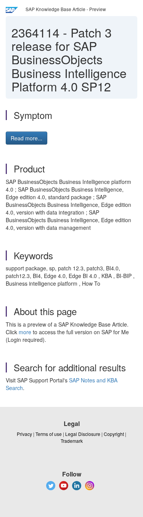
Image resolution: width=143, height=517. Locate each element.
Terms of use (48, 434)
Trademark (72, 440)
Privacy (24, 434)
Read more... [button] (26, 138)
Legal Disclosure (82, 434)
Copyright (114, 434)
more (25, 332)
